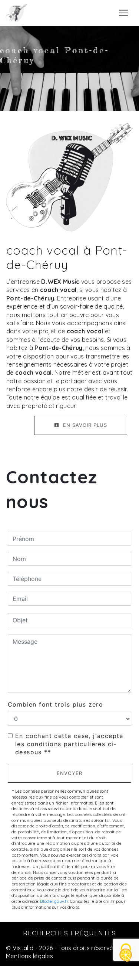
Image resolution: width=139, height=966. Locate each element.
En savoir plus (84, 425)
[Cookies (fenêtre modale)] (126, 953)
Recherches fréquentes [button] (69, 933)
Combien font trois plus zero (55, 704)
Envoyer (69, 773)
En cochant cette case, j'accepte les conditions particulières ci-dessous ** (69, 744)
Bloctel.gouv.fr (54, 901)
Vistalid (23, 948)
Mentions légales (29, 956)
